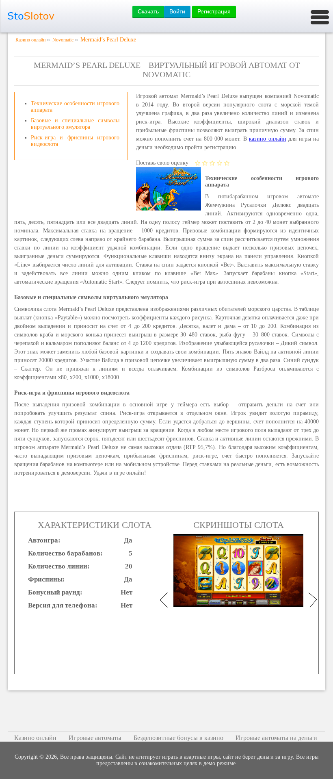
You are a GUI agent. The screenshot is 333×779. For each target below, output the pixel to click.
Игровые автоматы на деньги (276, 737)
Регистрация (214, 11)
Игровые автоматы (95, 737)
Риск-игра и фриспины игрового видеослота (75, 141)
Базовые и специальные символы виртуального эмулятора (75, 123)
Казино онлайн (35, 737)
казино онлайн (267, 139)
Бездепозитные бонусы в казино (178, 737)
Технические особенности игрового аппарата (75, 106)
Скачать (148, 11)
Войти (177, 11)
